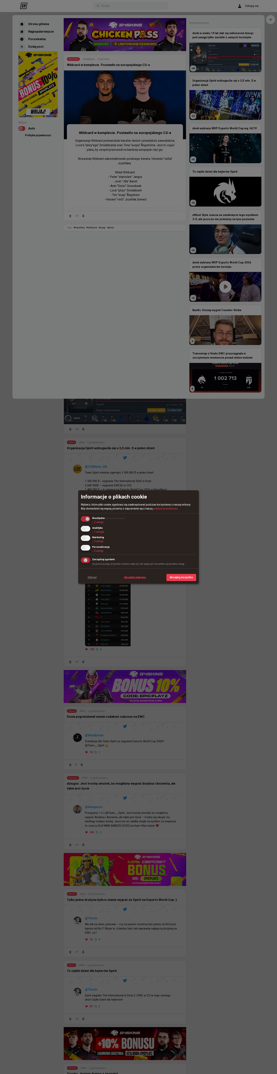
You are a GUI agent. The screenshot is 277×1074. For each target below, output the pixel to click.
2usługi (97, 522)
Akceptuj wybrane (135, 577)
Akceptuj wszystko (181, 577)
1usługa (98, 531)
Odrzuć (92, 577)
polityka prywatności (165, 508)
